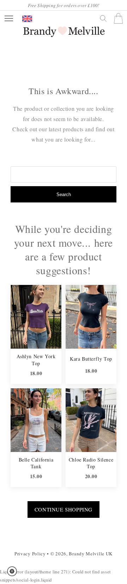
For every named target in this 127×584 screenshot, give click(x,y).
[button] (14, 571)
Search (63, 194)
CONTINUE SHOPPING (63, 509)
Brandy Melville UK (91, 553)
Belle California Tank (36, 463)
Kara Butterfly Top (91, 358)
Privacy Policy (30, 553)
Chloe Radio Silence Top (91, 463)
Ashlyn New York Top (36, 360)
